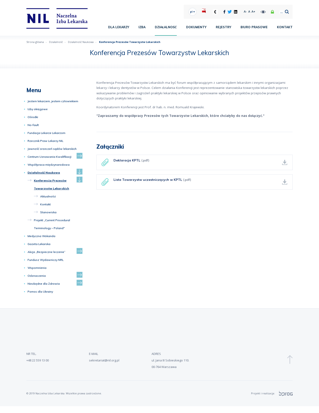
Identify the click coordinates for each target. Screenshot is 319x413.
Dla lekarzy (118, 27)
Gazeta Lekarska (39, 244)
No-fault (33, 125)
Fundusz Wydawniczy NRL (46, 260)
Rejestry (223, 27)
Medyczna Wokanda (41, 236)
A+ (253, 12)
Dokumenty (196, 27)
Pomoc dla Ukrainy (40, 291)
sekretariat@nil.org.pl (104, 360)
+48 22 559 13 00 (37, 360)
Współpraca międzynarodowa (49, 164)
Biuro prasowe (254, 27)
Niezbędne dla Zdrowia (44, 283)
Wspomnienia (37, 268)
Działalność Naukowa (44, 172)
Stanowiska (48, 212)
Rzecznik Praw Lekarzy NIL (45, 141)
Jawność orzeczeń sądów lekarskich (52, 148)
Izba (141, 27)
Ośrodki (33, 117)
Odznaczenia (37, 275)
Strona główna (35, 42)
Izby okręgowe (38, 109)
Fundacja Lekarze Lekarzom (46, 133)
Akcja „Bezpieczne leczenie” (46, 252)
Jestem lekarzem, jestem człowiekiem (53, 101)
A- (245, 12)
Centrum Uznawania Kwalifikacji (49, 156)
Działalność (166, 27)
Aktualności (48, 196)
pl (191, 11)
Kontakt (285, 27)
